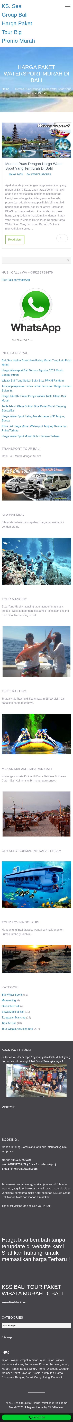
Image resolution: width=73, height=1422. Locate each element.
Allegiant (30, 1407)
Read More (15, 239)
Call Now (38, 1417)
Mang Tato (16, 174)
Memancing (9, 1000)
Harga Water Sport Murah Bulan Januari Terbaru (31, 436)
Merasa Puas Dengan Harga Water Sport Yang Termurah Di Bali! (34, 166)
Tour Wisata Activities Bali (17, 1028)
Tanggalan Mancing (13, 1017)
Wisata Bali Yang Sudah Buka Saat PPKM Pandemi (33, 380)
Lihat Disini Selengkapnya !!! (46, 1061)
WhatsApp (47, 1164)
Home (5, 89)
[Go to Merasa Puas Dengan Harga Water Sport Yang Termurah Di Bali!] (36, 140)
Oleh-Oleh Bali (11, 1006)
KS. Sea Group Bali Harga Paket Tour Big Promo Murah (18, 23)
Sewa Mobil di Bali (13, 1011)
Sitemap (7, 1337)
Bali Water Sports (39, 174)
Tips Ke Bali (9, 1023)
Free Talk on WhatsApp (16, 279)
